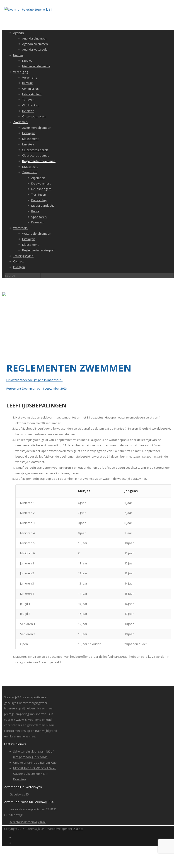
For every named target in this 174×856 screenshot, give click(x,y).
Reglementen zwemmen (39, 161)
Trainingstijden (23, 256)
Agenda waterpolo (35, 49)
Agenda (18, 33)
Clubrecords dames (35, 155)
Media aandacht (42, 205)
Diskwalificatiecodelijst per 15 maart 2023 (34, 380)
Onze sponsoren (34, 116)
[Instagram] (14, 843)
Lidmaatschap (31, 94)
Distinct (78, 829)
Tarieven (28, 100)
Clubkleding (30, 105)
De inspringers (41, 189)
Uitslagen (28, 133)
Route (35, 211)
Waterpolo (20, 228)
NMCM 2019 (30, 167)
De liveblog (38, 200)
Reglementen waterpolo (38, 250)
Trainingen (38, 194)
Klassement (30, 139)
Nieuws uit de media (36, 66)
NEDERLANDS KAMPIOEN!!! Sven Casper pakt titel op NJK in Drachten (34, 773)
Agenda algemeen (34, 38)
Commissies (30, 89)
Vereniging (20, 72)
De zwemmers (41, 183)
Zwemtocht (29, 172)
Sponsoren (39, 217)
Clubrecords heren (35, 150)
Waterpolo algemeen (36, 234)
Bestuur (27, 83)
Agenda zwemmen (35, 44)
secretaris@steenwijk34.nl (28, 822)
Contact (18, 261)
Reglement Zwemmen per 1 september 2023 (36, 388)
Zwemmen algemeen (36, 128)
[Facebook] (14, 837)
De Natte (28, 111)
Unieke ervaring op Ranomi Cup (35, 762)
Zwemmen (20, 122)
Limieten (28, 144)
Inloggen (19, 267)
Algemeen (38, 178)
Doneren (37, 222)
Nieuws (18, 55)
